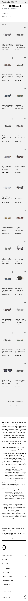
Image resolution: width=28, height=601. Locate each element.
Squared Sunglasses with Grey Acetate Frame (7, 229)
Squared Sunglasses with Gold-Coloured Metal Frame (7, 76)
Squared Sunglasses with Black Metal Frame (20, 260)
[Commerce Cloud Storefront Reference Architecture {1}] (14, 6)
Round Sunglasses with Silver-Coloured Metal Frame (20, 321)
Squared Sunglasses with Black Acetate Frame (7, 107)
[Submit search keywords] (2, 8)
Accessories (5, 13)
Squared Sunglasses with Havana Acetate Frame (20, 198)
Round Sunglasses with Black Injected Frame (20, 137)
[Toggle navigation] (3, 6)
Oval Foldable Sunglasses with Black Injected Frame (19, 290)
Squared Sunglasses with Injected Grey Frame (7, 198)
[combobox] (14, 9)
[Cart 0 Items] (25, 7)
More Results (14, 406)
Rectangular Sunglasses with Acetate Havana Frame (19, 76)
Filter (3, 20)
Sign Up (14, 538)
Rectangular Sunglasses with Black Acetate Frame (6, 137)
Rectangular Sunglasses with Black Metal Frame (20, 46)
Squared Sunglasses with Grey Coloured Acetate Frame (7, 46)
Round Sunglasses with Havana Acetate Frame (7, 168)
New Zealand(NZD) (9, 591)
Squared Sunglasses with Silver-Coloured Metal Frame (7, 260)
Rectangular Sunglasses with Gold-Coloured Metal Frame (19, 107)
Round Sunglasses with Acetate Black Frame (7, 321)
